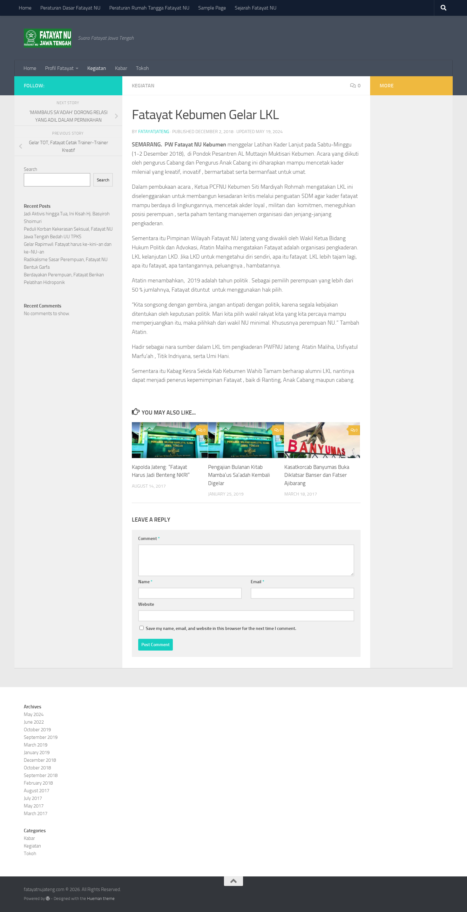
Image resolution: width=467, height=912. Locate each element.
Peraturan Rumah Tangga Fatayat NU (149, 8)
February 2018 (38, 783)
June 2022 (34, 722)
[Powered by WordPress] (48, 898)
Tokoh (142, 68)
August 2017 (36, 791)
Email (257, 581)
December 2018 (40, 760)
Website (146, 604)
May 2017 (34, 806)
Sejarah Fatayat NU (255, 8)
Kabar (121, 68)
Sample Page (212, 8)
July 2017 (33, 798)
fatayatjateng (153, 131)
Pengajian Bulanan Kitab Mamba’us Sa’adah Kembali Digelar (239, 475)
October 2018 (37, 768)
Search (30, 169)
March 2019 (35, 745)
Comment (149, 538)
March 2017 (35, 813)
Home (25, 8)
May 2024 (34, 714)
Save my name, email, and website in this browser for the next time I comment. (221, 628)
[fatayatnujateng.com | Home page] (47, 38)
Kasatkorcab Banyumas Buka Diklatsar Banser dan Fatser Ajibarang (316, 475)
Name (145, 581)
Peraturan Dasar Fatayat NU (70, 8)
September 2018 (41, 775)
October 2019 (37, 730)
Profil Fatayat (59, 68)
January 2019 (37, 752)
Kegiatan (96, 68)
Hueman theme (101, 898)
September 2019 (41, 737)
